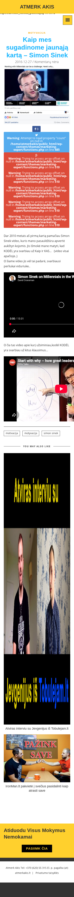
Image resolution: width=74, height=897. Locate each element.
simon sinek (51, 433)
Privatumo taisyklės (47, 873)
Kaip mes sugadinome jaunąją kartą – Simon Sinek (37, 47)
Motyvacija (37, 33)
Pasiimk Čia (37, 848)
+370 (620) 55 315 (36, 867)
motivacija (12, 433)
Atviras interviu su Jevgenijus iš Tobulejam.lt (36, 728)
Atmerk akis (37, 7)
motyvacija (30, 433)
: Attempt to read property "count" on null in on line (36, 144)
